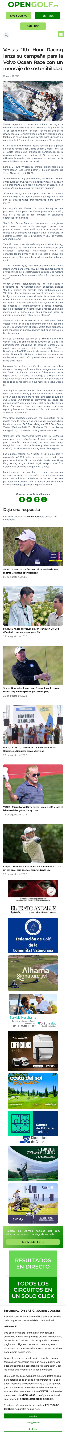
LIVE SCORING (18, 15)
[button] (6, 35)
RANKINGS (33, 26)
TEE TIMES (47, 15)
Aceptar (33, 1416)
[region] (33, 1370)
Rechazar (33, 1429)
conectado (33, 516)
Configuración (33, 1422)
